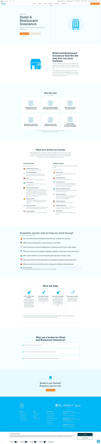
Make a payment (50, 416)
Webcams (35, 416)
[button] (99, 1)
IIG (10, 1)
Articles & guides (36, 418)
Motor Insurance (23, 413)
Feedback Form (50, 422)
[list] (50, 113)
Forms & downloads (51, 415)
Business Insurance (24, 420)
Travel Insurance (23, 416)
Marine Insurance (23, 418)
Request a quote (50, 390)
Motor (34, 3)
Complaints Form (50, 423)
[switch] (26, 442)
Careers (34, 415)
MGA (13, 1)
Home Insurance (23, 415)
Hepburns (6, 1)
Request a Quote (24, 33)
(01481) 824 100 (71, 424)
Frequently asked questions (52, 418)
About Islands (36, 413)
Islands (2, 1)
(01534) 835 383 (69, 411)
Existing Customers (35, 33)
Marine (50, 3)
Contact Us (64, 3)
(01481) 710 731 (71, 418)
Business (57, 3)
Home (40, 3)
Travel (45, 3)
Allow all (85, 434)
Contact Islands (50, 420)
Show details (51, 441)
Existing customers (50, 413)
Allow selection (85, 437)
